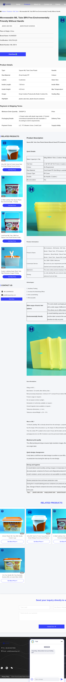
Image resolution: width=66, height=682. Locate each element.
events (58, 4)
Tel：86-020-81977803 (9, 648)
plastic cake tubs (38, 492)
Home (18, 4)
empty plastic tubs (49, 492)
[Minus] (62, 642)
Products (27, 4)
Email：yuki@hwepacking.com (11, 651)
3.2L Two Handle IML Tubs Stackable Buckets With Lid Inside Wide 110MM (12, 576)
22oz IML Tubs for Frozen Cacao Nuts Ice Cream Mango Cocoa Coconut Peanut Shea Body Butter (11, 166)
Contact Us (48, 4)
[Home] (7, 4)
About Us (37, 4)
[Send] (61, 679)
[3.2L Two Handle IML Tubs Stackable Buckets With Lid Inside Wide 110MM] (12, 560)
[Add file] (32, 679)
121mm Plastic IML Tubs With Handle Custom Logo (12, 537)
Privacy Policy (5, 676)
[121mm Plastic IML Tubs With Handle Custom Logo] (12, 521)
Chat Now (12, 54)
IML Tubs (15, 11)
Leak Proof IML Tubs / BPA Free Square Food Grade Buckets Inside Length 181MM (10, 237)
